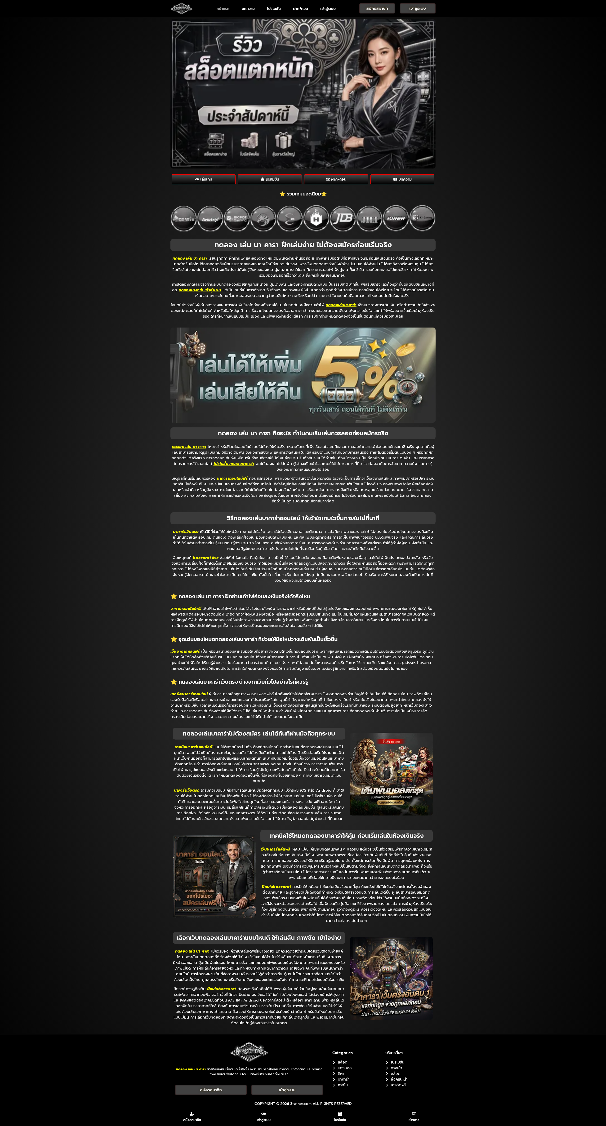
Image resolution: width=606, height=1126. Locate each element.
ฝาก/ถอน (300, 8)
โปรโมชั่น (274, 8)
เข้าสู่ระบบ (328, 8)
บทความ (248, 8)
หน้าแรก (223, 8)
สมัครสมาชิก (192, 1119)
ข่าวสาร (414, 1119)
